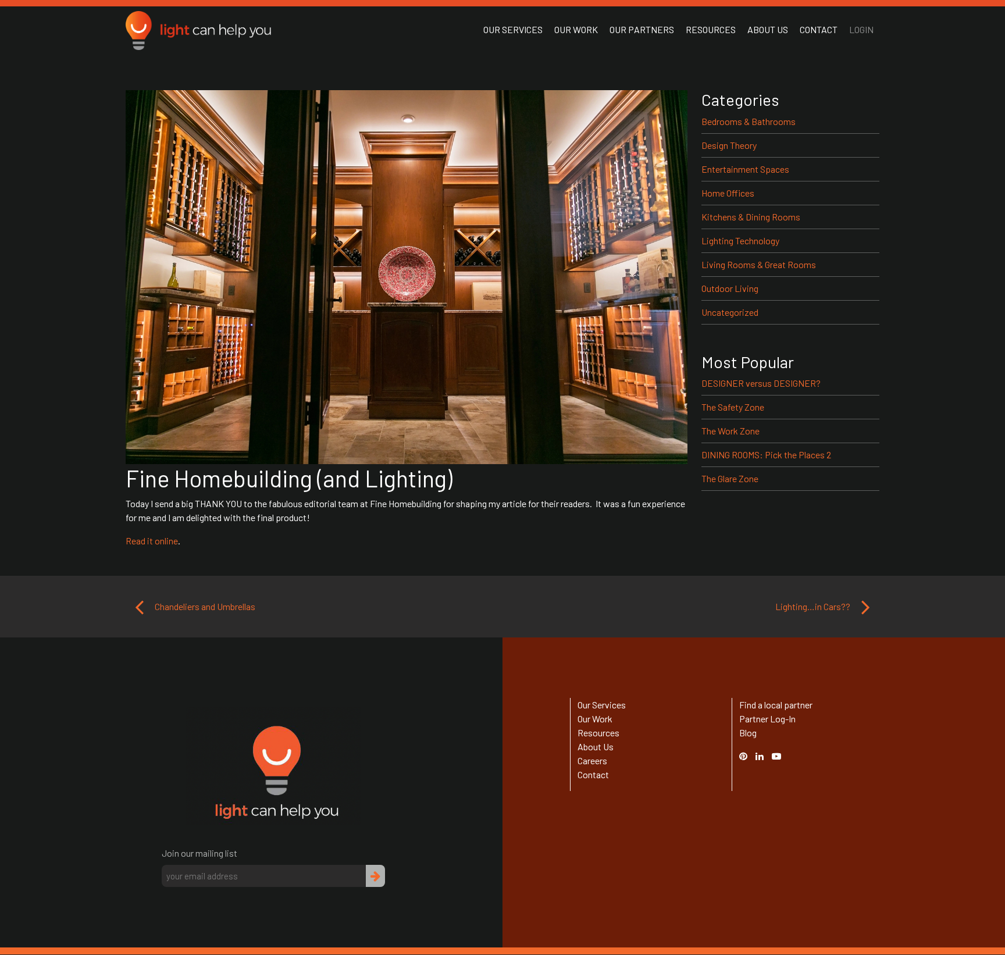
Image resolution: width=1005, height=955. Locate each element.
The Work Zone (730, 430)
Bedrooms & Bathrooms (748, 121)
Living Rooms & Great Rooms (758, 264)
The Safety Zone (732, 406)
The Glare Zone (729, 478)
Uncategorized (729, 312)
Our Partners (642, 29)
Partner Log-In (767, 718)
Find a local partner (775, 704)
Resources (711, 29)
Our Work (576, 29)
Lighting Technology (740, 240)
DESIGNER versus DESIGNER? (761, 383)
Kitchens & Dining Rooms (750, 216)
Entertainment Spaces (745, 168)
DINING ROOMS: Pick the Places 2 (766, 454)
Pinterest (749, 755)
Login (861, 29)
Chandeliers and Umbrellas (204, 606)
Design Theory (729, 145)
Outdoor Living (729, 288)
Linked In (761, 762)
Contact (819, 29)
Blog (748, 732)
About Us (767, 29)
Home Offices (727, 192)
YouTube (782, 755)
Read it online (152, 540)
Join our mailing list (199, 852)
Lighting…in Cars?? (813, 606)
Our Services (513, 29)
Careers (592, 760)
